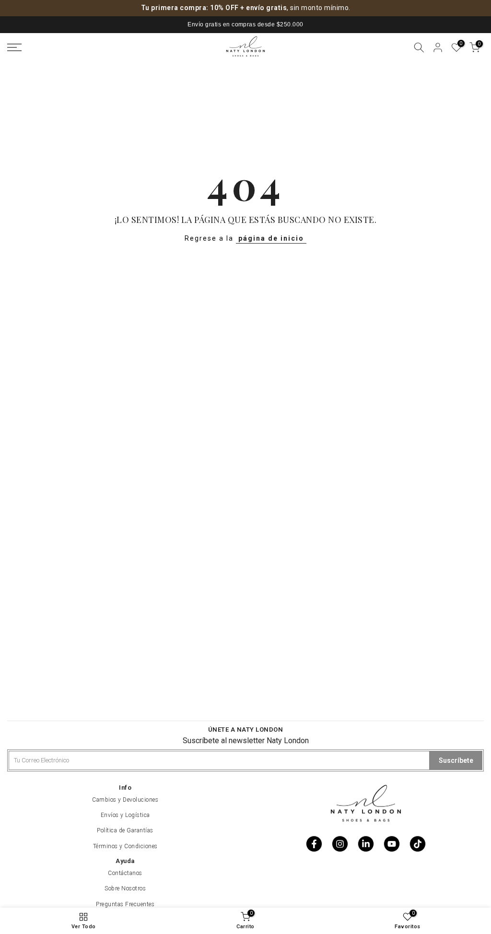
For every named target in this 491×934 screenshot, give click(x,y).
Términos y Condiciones (125, 846)
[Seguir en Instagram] (340, 844)
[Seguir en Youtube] (392, 844)
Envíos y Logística (125, 815)
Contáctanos (125, 873)
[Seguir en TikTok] (417, 844)
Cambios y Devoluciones (125, 799)
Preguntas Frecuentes (125, 904)
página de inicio (271, 238)
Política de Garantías (125, 830)
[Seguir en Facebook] (314, 844)
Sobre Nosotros (125, 888)
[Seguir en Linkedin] (366, 844)
